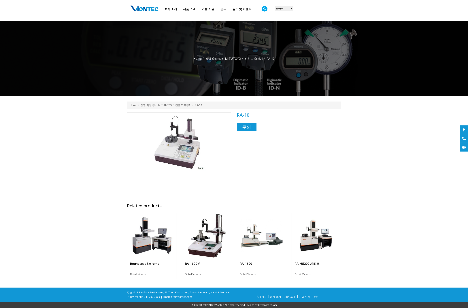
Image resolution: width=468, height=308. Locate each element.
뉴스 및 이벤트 (242, 9)
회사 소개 (171, 9)
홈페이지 (261, 296)
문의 (223, 9)
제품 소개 (189, 9)
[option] (179, 142)
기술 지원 (208, 9)
